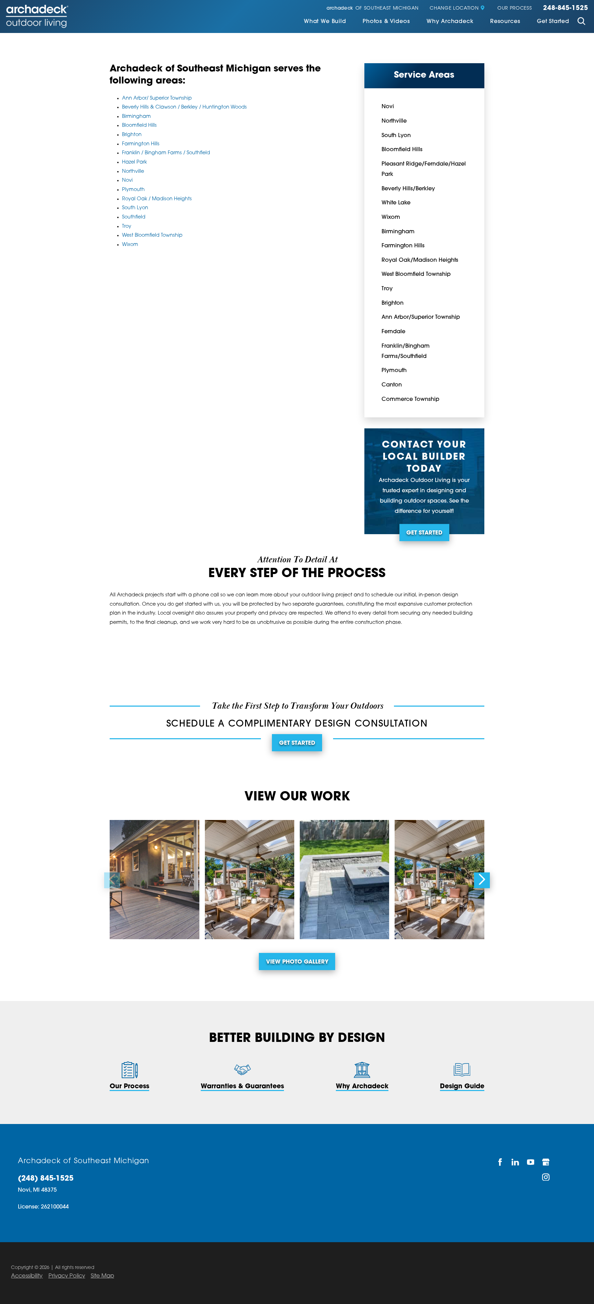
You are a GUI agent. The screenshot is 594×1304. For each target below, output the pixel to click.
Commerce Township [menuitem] (410, 399)
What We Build (325, 21)
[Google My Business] (546, 1162)
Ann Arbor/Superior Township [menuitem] (421, 317)
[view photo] (154, 879)
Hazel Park (134, 162)
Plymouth (133, 189)
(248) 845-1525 (46, 1179)
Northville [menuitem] (394, 121)
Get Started (553, 21)
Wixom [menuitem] (391, 217)
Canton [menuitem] (392, 385)
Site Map (102, 1276)
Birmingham (136, 116)
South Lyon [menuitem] (396, 135)
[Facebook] (500, 1162)
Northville (133, 171)
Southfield (133, 217)
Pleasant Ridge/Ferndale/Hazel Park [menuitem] (424, 169)
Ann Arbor (134, 98)
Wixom (130, 244)
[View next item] (482, 880)
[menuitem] (325, 22)
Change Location (454, 8)
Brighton (132, 134)
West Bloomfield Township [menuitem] (416, 274)
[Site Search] (581, 22)
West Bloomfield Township (152, 235)
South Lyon (135, 208)
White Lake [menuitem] (396, 203)
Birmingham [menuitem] (398, 232)
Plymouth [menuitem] (394, 370)
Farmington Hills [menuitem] (403, 246)
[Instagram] (546, 1177)
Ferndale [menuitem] (393, 332)
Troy (126, 226)
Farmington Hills (141, 144)
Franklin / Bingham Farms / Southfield (166, 153)
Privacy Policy (66, 1276)
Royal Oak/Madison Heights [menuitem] (420, 260)
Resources (505, 21)
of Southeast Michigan (373, 8)
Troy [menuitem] (387, 289)
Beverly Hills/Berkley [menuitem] (408, 189)
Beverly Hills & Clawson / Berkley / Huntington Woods (184, 107)
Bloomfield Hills (139, 125)
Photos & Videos (386, 21)
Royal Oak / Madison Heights (157, 199)
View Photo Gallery (297, 962)
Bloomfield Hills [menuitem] (402, 150)
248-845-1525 (565, 8)
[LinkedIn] (516, 1162)
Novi (127, 180)
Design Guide (462, 1086)
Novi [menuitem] (388, 107)
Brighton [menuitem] (393, 303)
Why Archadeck (450, 21)
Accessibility (27, 1276)
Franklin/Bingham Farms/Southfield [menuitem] (406, 351)
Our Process (514, 8)
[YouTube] (531, 1162)
